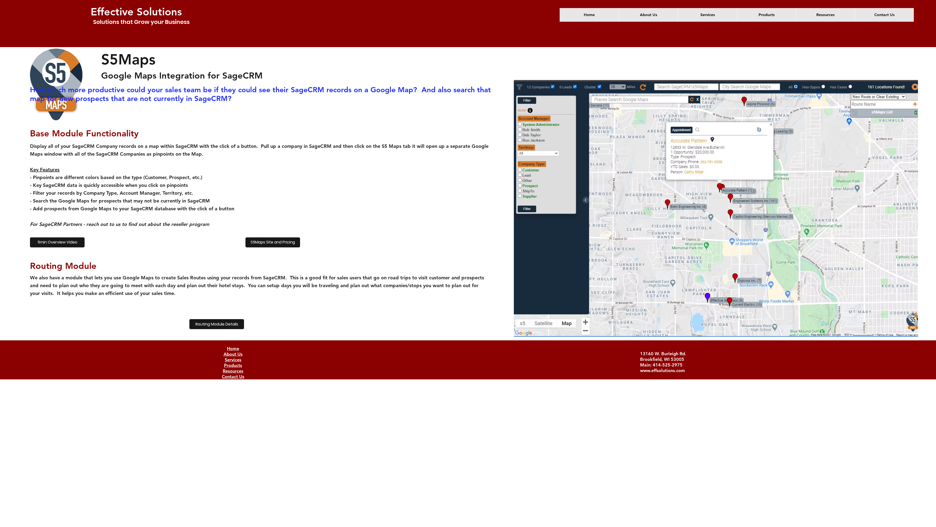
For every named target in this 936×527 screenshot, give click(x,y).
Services (233, 360)
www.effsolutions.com (662, 370)
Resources (233, 371)
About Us (233, 354)
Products (233, 365)
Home (233, 348)
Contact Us (233, 376)
